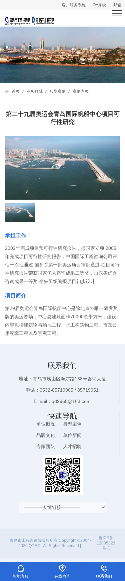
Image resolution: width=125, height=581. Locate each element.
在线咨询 (62, 567)
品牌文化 (45, 435)
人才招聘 (72, 446)
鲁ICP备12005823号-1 (106, 542)
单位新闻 (72, 435)
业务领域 (35, 91)
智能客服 (21, 567)
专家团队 (45, 446)
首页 (16, 91)
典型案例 (58, 91)
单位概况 (45, 424)
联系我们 (104, 567)
